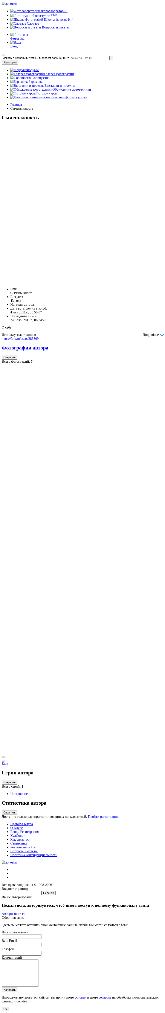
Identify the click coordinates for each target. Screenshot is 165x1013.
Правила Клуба (21, 824)
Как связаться (20, 839)
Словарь (32, 23)
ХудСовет (17, 835)
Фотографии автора (25, 348)
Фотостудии (44, 15)
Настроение (19, 794)
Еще (5, 763)
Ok (5, 1009)
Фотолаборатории (53, 11)
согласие (105, 997)
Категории (10, 62)
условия (80, 997)
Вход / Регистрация (24, 832)
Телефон (8, 949)
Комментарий (12, 957)
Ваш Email (9, 940)
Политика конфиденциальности (33, 855)
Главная (16, 104)
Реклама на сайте (22, 847)
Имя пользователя (15, 932)
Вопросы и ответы (55, 27)
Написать (9, 989)
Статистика (18, 843)
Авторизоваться (13, 913)
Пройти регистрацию (103, 816)
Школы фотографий (58, 19)
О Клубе (16, 828)
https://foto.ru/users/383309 (20, 338)
